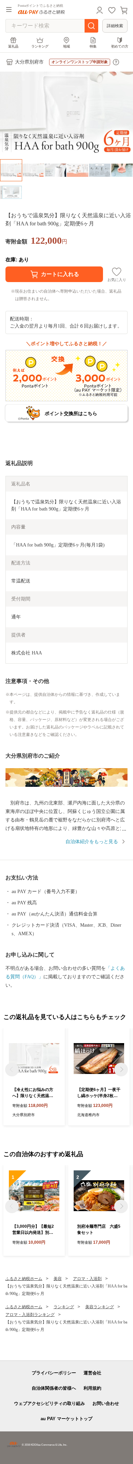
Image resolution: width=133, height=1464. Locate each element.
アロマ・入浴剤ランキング (30, 1314)
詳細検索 (115, 25)
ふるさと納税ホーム (23, 1278)
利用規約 (92, 1388)
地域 (66, 46)
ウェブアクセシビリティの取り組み (49, 1403)
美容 (58, 1278)
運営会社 (92, 1372)
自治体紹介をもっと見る (91, 841)
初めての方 (119, 46)
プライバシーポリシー (54, 1372)
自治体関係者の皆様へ (54, 1388)
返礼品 (13, 46)
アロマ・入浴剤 (87, 1278)
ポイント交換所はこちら (71, 413)
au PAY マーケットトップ (66, 1418)
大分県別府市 (29, 61)
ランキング (39, 46)
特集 (93, 46)
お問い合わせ (105, 1403)
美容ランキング (99, 1306)
